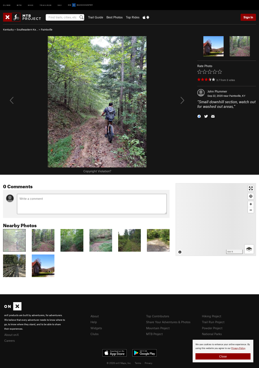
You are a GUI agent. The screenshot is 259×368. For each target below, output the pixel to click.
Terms (138, 363)
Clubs (94, 334)
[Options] (249, 249)
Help (93, 322)
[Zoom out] (251, 210)
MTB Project (154, 334)
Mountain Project (158, 328)
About (94, 316)
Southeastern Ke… (27, 29)
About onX (11, 334)
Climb (7, 5)
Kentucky (8, 29)
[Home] (24, 17)
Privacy (148, 363)
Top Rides (132, 17)
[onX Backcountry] (80, 5)
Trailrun (46, 5)
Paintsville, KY (237, 95)
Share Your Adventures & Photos (168, 322)
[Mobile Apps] (146, 17)
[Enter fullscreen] (251, 188)
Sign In (248, 17)
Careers (9, 340)
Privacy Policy (238, 348)
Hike (31, 5)
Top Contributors (157, 316)
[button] (199, 116)
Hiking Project (211, 316)
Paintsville (46, 29)
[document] (223, 351)
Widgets (96, 328)
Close (223, 356)
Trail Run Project (213, 322)
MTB (19, 5)
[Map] (216, 219)
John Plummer (217, 91)
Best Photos (114, 17)
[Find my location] (251, 196)
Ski (60, 5)
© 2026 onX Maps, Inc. (119, 363)
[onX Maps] (12, 309)
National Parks (212, 334)
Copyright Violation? (97, 171)
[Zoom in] (251, 204)
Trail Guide (95, 17)
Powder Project (212, 328)
